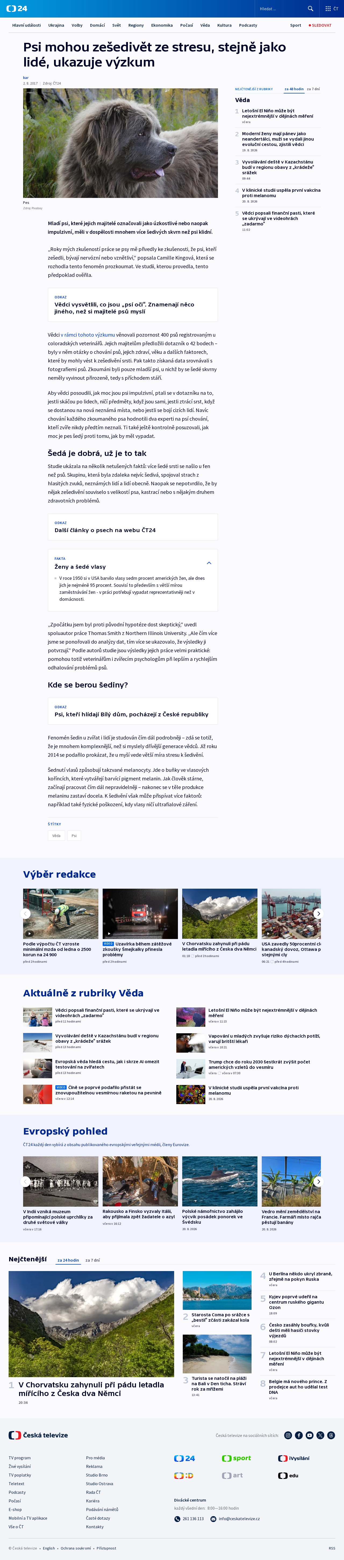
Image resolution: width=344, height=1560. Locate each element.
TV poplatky (20, 1475)
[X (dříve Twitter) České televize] (320, 1435)
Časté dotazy (98, 1518)
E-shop (15, 1509)
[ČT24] (16, 8)
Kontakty (94, 1526)
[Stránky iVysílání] (294, 1458)
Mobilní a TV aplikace (28, 1518)
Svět (116, 25)
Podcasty (248, 25)
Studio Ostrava (99, 1483)
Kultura (224, 25)
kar (25, 77)
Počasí (186, 25)
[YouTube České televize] (309, 1435)
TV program (20, 1457)
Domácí (97, 25)
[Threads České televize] (331, 1435)
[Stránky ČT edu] (288, 1475)
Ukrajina (56, 25)
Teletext (16, 1483)
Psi (74, 835)
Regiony (136, 25)
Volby (77, 25)
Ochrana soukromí (76, 1548)
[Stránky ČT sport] (236, 1458)
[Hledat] (310, 8)
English (49, 1548)
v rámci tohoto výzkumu (88, 334)
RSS (332, 1548)
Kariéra (92, 1500)
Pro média (95, 1457)
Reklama (94, 1466)
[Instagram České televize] (288, 1435)
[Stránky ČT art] (232, 1475)
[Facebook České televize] (299, 1435)
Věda (205, 25)
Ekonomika (162, 25)
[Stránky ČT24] (184, 1458)
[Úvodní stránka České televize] (39, 1435)
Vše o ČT (16, 1526)
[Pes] (120, 143)
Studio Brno (97, 1475)
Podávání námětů (102, 1509)
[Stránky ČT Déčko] (183, 1475)
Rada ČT (93, 1492)
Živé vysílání (20, 1466)
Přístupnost (106, 1548)
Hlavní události (26, 25)
